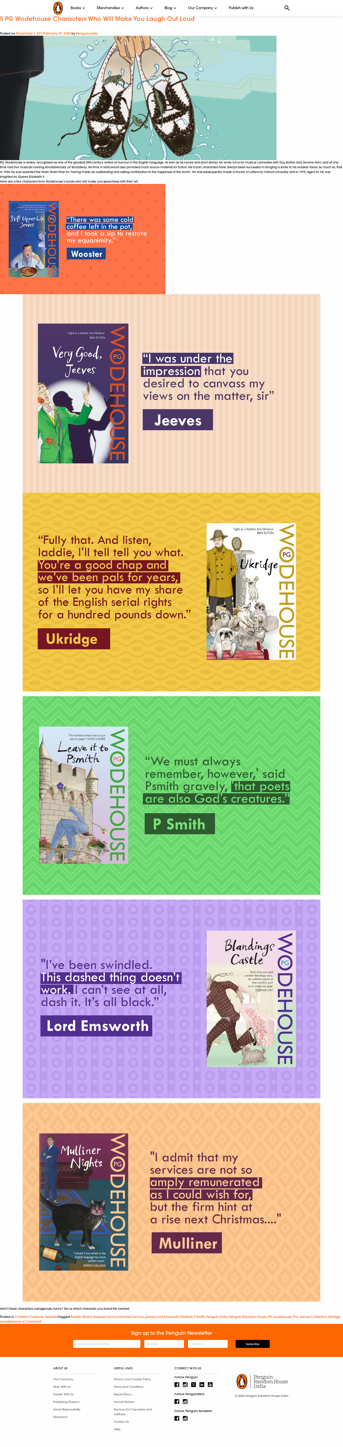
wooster (6, 1321)
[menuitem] (76, 8)
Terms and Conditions (128, 1387)
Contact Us (121, 1422)
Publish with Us (241, 8)
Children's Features (29, 1317)
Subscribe (252, 1344)
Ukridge (334, 1317)
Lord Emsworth (167, 1317)
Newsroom (60, 1417)
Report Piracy (123, 1394)
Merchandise (108, 8)
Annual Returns (124, 1402)
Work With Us (61, 1387)
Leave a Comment (26, 1321)
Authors (142, 8)
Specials (51, 1317)
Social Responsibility (66, 1409)
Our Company (200, 8)
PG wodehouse (280, 1317)
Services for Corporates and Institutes (133, 1412)
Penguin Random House (248, 1317)
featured (99, 1317)
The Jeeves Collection (310, 1317)
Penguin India (87, 33)
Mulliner (186, 1317)
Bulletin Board (81, 1317)
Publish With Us (63, 1394)
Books (76, 8)
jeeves (150, 1317)
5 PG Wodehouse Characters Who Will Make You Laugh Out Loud (97, 18)
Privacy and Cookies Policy (132, 1379)
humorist (123, 1317)
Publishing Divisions (66, 1402)
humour (138, 1317)
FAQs (117, 1429)
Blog (168, 8)
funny (111, 1317)
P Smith (199, 1317)
